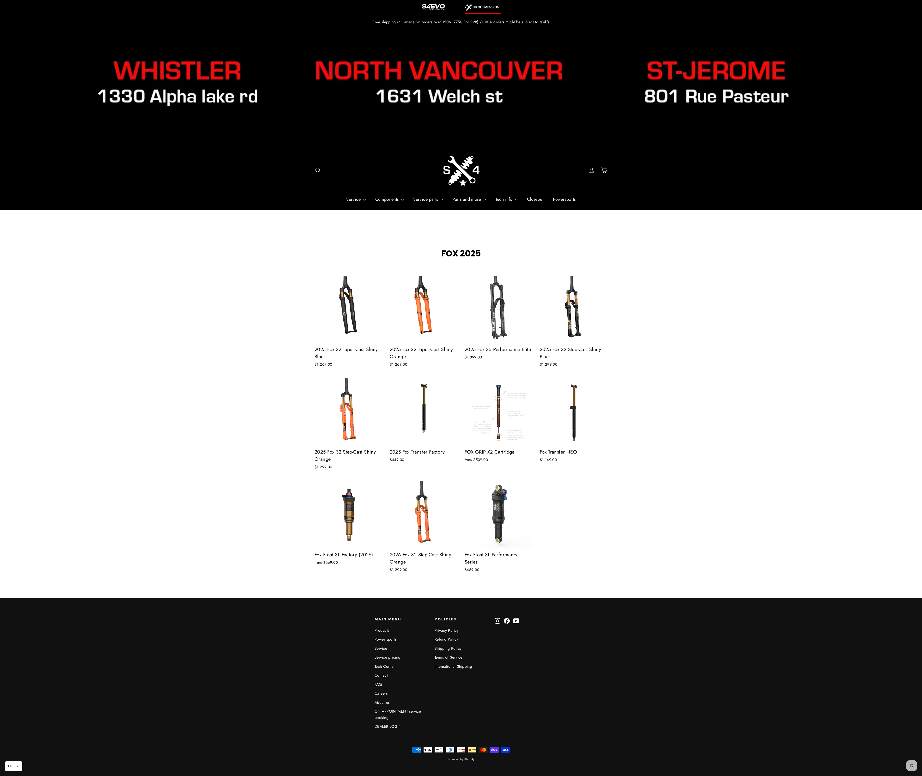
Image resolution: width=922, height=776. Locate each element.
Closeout (535, 199)
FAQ (378, 684)
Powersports (564, 199)
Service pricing (387, 657)
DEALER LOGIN (388, 726)
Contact (381, 675)
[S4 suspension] (483, 7)
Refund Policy (446, 639)
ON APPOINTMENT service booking (398, 714)
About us (382, 702)
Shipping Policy (448, 648)
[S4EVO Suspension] (433, 7)
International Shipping (453, 666)
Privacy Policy (447, 630)
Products (382, 630)
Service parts (426, 199)
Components (387, 199)
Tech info (505, 199)
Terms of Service (448, 657)
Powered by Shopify (461, 759)
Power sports (385, 639)
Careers (381, 693)
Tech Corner (385, 666)
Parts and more (467, 199)
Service (354, 199)
